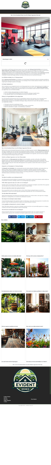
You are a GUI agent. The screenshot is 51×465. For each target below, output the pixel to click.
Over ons (6, 399)
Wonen (10, 364)
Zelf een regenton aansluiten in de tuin (10, 326)
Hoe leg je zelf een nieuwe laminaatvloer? (35, 255)
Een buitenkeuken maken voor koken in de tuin (12, 291)
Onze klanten (34, 399)
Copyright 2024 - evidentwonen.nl (25, 405)
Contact (5, 401)
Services (5, 397)
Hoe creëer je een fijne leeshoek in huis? (34, 326)
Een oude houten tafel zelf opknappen (10, 361)
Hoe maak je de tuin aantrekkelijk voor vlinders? (36, 361)
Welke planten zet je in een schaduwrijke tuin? (11, 255)
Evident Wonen (7, 396)
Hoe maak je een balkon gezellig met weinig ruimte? (37, 291)
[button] (26, 11)
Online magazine (7, 400)
